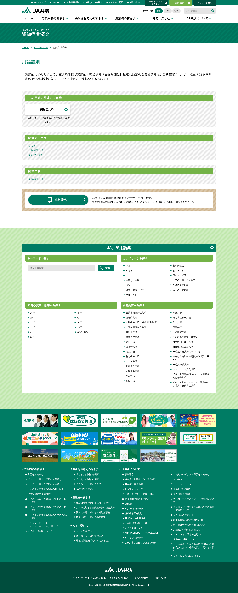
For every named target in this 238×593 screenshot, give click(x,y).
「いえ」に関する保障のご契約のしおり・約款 (47, 508)
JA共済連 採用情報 (134, 537)
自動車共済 (131, 332)
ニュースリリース (182, 484)
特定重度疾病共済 (182, 317)
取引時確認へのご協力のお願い (189, 520)
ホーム (29, 18)
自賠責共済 (131, 346)
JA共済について (130, 469)
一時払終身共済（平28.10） (187, 351)
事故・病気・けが (135, 290)
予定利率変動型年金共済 (185, 337)
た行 (32, 327)
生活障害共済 (179, 332)
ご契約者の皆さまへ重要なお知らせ (191, 474)
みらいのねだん (84, 531)
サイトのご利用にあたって (186, 555)
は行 (32, 337)
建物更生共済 (132, 337)
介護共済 (177, 312)
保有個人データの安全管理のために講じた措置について (193, 508)
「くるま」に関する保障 (88, 484)
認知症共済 (47, 109)
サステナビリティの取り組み (139, 494)
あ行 (32, 312)
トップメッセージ (134, 489)
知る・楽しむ (80, 525)
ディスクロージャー (135, 528)
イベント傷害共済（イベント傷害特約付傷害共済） (191, 376)
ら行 (79, 322)
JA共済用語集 (72, 2)
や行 (79, 317)
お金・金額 (37, 154)
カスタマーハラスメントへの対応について (193, 500)
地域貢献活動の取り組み (137, 498)
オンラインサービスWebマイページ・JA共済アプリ (44, 525)
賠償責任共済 (132, 366)
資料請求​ (180, 3)
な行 (32, 332)
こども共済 (131, 361)
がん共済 (130, 376)
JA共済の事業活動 (134, 484)
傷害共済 (177, 327)
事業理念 (129, 474)
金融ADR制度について (184, 539)
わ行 (79, 327)
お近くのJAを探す (93, 2)
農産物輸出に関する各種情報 (91, 517)
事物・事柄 (131, 295)
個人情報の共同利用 (183, 515)
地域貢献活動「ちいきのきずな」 (93, 540)
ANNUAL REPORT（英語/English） (143, 533)
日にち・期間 (179, 275)
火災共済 (130, 351)
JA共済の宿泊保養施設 (39, 494)
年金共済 (177, 322)
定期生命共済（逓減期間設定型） (143, 322)
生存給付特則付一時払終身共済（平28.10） (191, 358)
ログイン (155, 3)
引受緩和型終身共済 (183, 342)
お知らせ (177, 479)
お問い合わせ (135, 2)
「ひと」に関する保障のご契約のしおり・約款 (47, 500)
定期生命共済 (132, 371)
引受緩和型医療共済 (183, 346)
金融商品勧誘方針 (182, 489)
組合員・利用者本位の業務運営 (140, 479)
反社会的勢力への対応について (189, 529)
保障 (128, 285)
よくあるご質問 (116, 2)
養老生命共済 (132, 356)
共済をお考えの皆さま (85, 469)
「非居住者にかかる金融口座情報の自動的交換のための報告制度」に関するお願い (193, 547)
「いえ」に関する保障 (87, 479)
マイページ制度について (40, 531)
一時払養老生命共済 (136, 327)
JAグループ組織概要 (135, 518)
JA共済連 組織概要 (134, 508)
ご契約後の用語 (181, 285)
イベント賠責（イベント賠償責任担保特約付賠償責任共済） (191, 384)
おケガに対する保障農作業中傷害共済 (95, 507)
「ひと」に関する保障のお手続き (45, 479)
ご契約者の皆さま (34, 469)
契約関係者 (178, 265)
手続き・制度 (132, 280)
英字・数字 (83, 332)
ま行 (79, 312)
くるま (129, 270)
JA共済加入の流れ (85, 489)
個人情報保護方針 (182, 494)
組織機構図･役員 (133, 513)
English (55, 2)
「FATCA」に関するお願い (187, 534)
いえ (128, 275)
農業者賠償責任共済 (136, 312)
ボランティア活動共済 (184, 369)
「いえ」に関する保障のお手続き (45, 484)
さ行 (32, 322)
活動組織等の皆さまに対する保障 (93, 502)
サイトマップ (39, 2)
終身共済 (130, 342)
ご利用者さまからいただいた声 (140, 542)
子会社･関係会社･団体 (136, 523)
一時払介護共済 (181, 364)
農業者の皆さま (82, 497)
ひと (33, 145)
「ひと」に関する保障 (87, 474)
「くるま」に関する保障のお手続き (46, 489)
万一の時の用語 (181, 290)
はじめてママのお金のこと (89, 535)
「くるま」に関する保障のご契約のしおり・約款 (48, 517)
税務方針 (129, 503)
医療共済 (130, 380)
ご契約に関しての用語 (184, 280)
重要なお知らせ (35, 474)
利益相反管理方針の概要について (190, 524)
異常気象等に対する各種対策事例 (93, 512)
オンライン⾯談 (205, 3)
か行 (32, 317)
